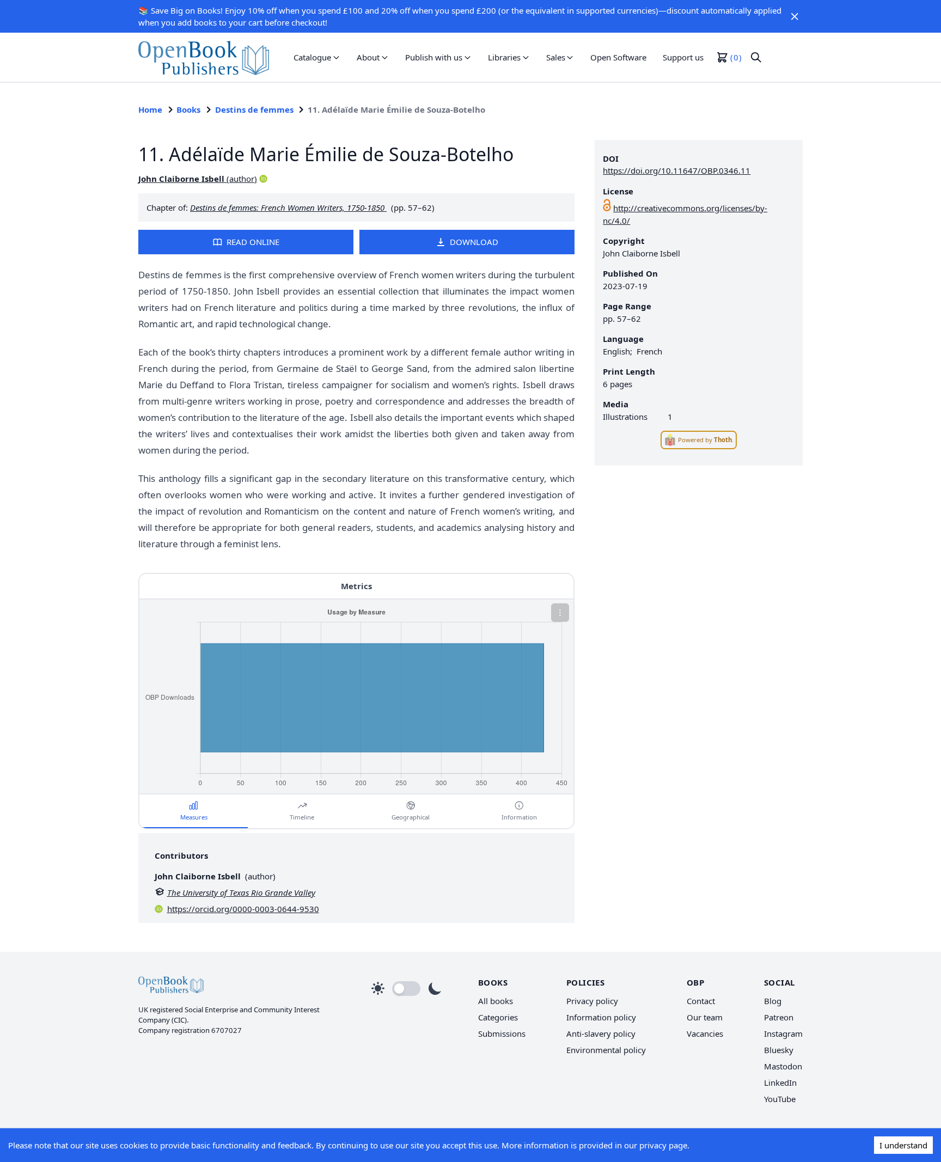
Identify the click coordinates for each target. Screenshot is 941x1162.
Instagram (783, 1033)
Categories (498, 1017)
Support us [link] (683, 57)
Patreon (778, 1017)
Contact (701, 1000)
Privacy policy (592, 1000)
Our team (705, 1017)
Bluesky (778, 1049)
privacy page (663, 1145)
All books (495, 1000)
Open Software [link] (618, 57)
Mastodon (783, 1066)
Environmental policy (606, 1049)
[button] (794, 16)
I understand (903, 1145)
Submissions (502, 1033)
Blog (772, 1000)
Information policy (601, 1017)
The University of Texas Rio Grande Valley (241, 892)
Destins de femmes (254, 109)
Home (150, 109)
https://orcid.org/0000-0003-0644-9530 (243, 908)
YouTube (780, 1098)
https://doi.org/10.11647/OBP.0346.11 (676, 170)
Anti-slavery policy (601, 1033)
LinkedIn (780, 1082)
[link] (203, 57)
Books (188, 109)
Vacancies (705, 1033)
